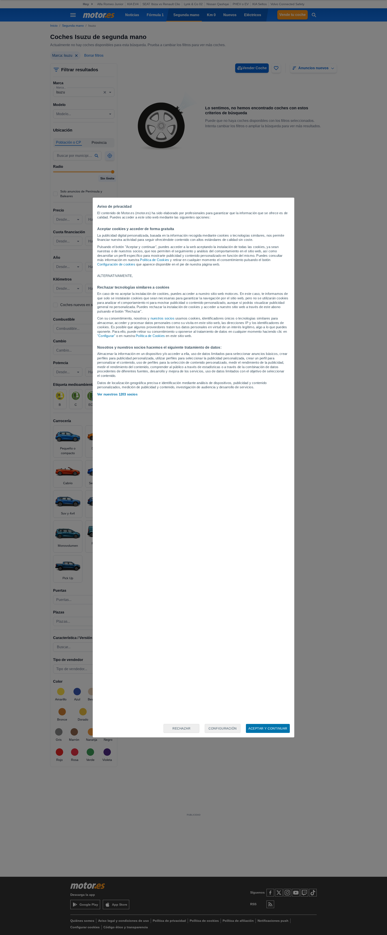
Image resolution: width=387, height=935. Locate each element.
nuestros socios (162, 318)
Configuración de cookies (116, 264)
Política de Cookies (154, 260)
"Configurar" (106, 336)
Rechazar (181, 728)
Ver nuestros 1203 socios (117, 394)
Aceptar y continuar (267, 728)
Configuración (223, 728)
